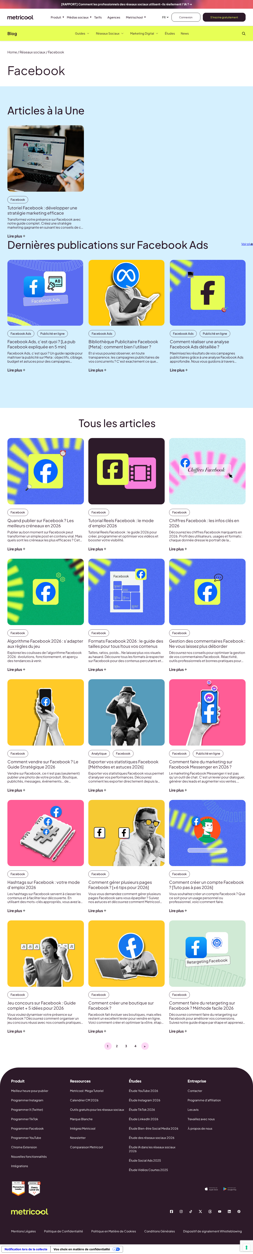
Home (12, 52)
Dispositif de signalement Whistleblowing (212, 1231)
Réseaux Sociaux (107, 33)
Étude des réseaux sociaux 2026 (151, 1138)
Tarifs (98, 17)
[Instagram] (181, 1211)
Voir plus (247, 244)
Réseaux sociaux (32, 52)
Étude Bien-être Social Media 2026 (153, 1128)
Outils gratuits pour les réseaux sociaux (97, 1110)
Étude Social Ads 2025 (145, 1160)
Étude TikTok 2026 (142, 1110)
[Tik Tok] (191, 1211)
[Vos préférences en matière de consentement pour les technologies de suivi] (246, 1247)
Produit (56, 17)
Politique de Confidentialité (63, 1231)
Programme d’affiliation (204, 1100)
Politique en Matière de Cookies (113, 1231)
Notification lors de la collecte (26, 1249)
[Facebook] (171, 1211)
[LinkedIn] (229, 1211)
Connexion (186, 17)
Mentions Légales (23, 1231)
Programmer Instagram (27, 1100)
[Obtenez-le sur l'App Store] (214, 1189)
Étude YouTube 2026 (143, 1091)
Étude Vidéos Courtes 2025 (148, 1170)
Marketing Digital (142, 33)
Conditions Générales (159, 1231)
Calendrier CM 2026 (84, 1100)
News (185, 33)
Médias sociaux (78, 17)
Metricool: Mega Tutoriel (87, 1091)
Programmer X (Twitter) (27, 1110)
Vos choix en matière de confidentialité (82, 1249)
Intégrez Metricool (82, 1128)
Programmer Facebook (27, 1128)
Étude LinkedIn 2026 (143, 1119)
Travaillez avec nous (201, 1119)
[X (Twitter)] (200, 1211)
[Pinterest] (239, 1211)
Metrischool (134, 17)
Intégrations (19, 1166)
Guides (80, 33)
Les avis (193, 1110)
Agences (113, 17)
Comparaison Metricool (86, 1147)
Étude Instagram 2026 (144, 1100)
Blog (12, 33)
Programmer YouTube (26, 1138)
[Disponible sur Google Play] (232, 1189)
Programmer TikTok (24, 1119)
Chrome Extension (24, 1147)
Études (170, 33)
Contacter (195, 1091)
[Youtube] (220, 1211)
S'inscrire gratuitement (224, 17)
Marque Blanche (81, 1119)
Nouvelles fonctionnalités (29, 1156)
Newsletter (78, 1138)
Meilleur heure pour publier (29, 1091)
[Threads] (210, 1211)
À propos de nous (200, 1128)
